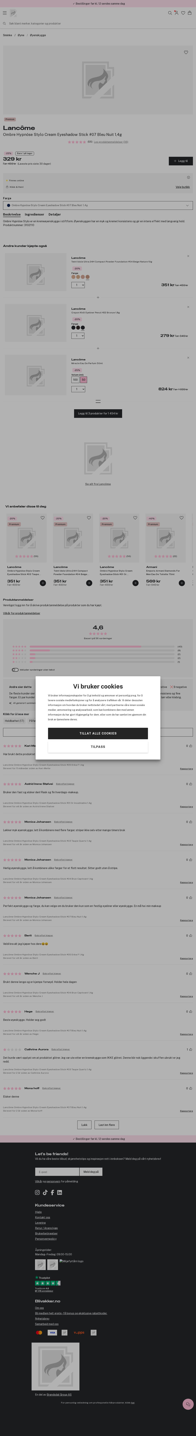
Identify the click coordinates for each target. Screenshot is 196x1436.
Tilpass (98, 747)
